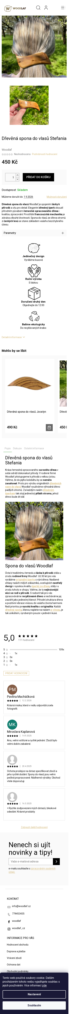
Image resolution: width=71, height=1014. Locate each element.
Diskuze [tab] (17, 448)
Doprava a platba (16, 951)
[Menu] (63, 7)
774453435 (18, 913)
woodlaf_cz (18, 928)
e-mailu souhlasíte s (32, 870)
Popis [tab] (8, 448)
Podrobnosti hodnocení (44, 154)
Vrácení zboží (14, 958)
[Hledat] (38, 7)
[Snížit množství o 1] (17, 179)
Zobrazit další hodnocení (34, 827)
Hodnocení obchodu (17, 944)
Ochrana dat (13, 964)
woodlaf (16, 921)
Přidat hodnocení (16, 673)
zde (44, 985)
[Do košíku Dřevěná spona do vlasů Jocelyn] (49, 427)
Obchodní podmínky (17, 971)
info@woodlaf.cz (21, 906)
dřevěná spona (13, 609)
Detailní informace (12, 337)
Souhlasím (34, 1005)
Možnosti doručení (57, 196)
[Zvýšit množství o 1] (17, 175)
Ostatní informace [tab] (34, 448)
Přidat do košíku (38, 177)
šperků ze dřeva (41, 586)
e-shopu (55, 609)
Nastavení (34, 994)
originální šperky (26, 579)
